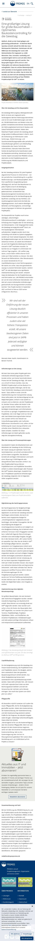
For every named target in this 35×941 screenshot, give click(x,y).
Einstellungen (27, 934)
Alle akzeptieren (26, 938)
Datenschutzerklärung (9, 929)
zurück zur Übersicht (10, 11)
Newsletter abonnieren (17, 797)
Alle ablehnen (15, 934)
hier (9, 925)
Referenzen (7, 899)
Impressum (22, 899)
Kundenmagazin (8, 902)
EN (28, 3)
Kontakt (21, 896)
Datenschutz (23, 902)
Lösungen (6, 896)
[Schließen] (32, 906)
